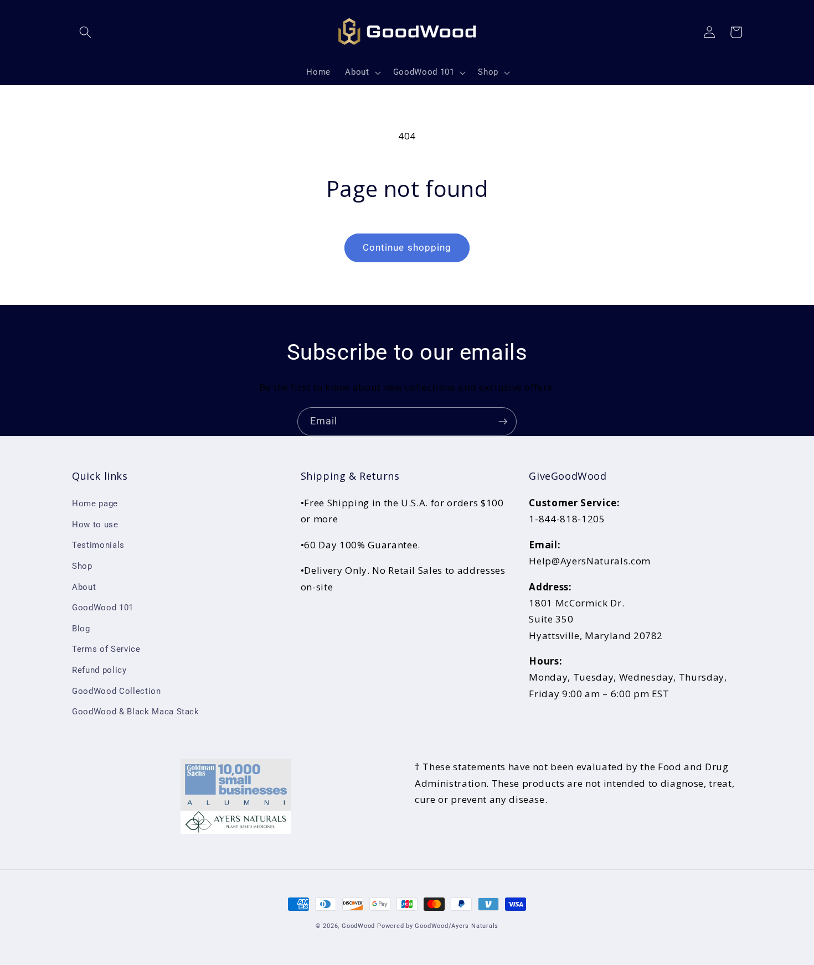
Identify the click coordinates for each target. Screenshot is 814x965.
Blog (81, 629)
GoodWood (358, 926)
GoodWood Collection (116, 691)
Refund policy (99, 670)
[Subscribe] (503, 421)
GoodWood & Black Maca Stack (135, 712)
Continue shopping (407, 247)
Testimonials (98, 545)
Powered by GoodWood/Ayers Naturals (437, 926)
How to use (95, 525)
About (84, 587)
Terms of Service (106, 649)
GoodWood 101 (102, 608)
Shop (82, 566)
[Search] (85, 32)
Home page (95, 504)
